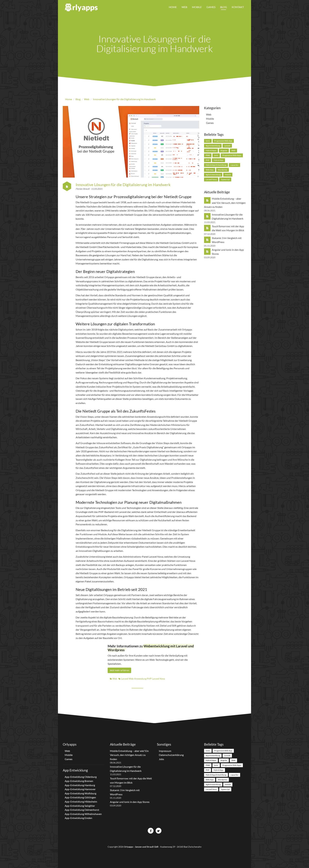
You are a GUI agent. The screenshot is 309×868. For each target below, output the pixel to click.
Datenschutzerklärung (171, 754)
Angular (223, 150)
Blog (223, 7)
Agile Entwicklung (213, 174)
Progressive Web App (223, 141)
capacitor (234, 165)
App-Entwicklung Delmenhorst (82, 809)
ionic (216, 155)
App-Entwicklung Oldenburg (81, 776)
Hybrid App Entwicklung (216, 165)
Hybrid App (218, 160)
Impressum (165, 750)
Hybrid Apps (211, 150)
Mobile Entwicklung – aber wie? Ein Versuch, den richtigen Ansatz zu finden (225, 202)
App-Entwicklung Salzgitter (80, 805)
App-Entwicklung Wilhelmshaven (83, 813)
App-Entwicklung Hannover (80, 789)
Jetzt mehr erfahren (119, 670)
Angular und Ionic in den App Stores (130, 801)
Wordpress (222, 170)
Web (184, 7)
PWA (208, 155)
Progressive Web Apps (231, 155)
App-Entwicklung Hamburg (80, 785)
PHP (149, 678)
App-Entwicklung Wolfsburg (80, 793)
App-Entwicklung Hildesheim (81, 801)
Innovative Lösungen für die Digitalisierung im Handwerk (123, 184)
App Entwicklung (213, 145)
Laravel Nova (158, 678)
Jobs (161, 759)
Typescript (225, 179)
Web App (210, 170)
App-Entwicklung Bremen (79, 780)
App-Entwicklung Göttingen (80, 797)
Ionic (208, 141)
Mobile (197, 7)
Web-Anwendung (138, 678)
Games (210, 7)
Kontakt (238, 7)
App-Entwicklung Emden (78, 817)
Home (173, 7)
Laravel (125, 678)
